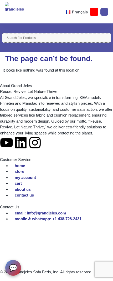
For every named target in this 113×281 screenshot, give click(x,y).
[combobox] (56, 38)
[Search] (3, 30)
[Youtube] (6, 142)
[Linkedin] (20, 142)
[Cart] (104, 12)
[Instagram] (35, 142)
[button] (25, 11)
